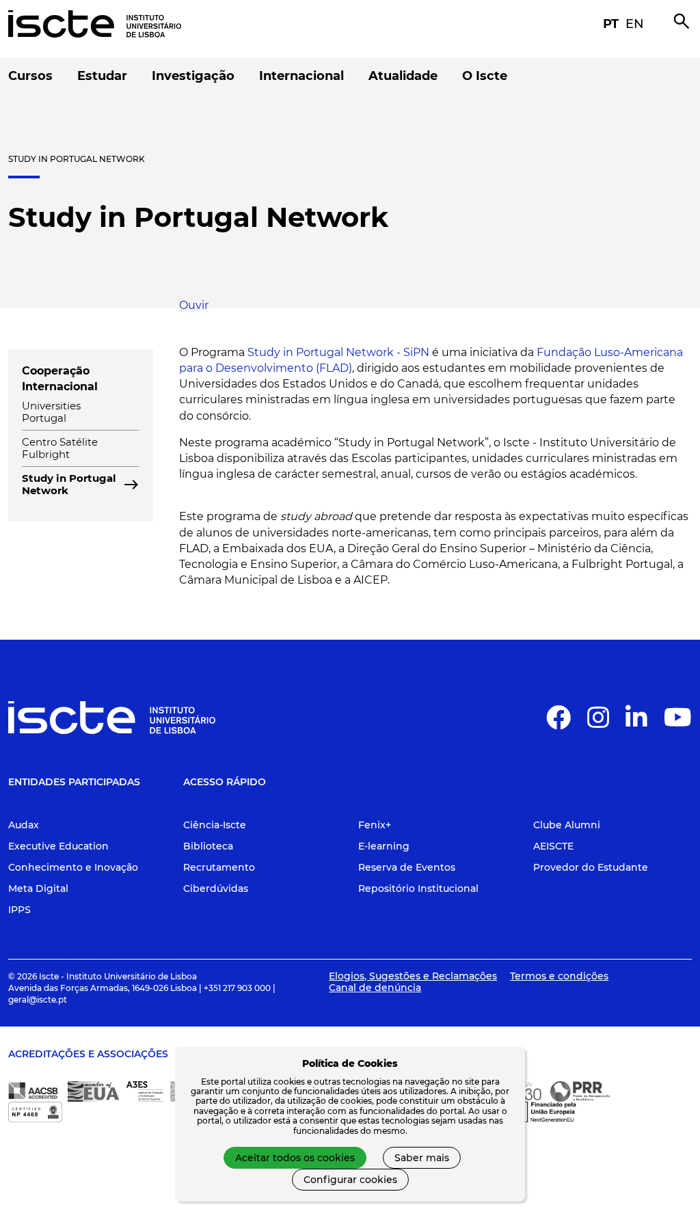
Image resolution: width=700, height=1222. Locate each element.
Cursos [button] (30, 76)
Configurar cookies (350, 1179)
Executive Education (58, 846)
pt (611, 23)
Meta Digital (38, 888)
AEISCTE (553, 846)
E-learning (383, 846)
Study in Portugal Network (76, 159)
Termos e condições (559, 976)
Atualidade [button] (403, 76)
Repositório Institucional (418, 888)
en (634, 23)
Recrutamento (219, 867)
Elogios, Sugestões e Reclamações (413, 976)
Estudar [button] (102, 76)
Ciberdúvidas (215, 888)
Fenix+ (374, 825)
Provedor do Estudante (590, 867)
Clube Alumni (566, 825)
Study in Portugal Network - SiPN (338, 352)
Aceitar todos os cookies (295, 1158)
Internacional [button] (301, 76)
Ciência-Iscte (214, 825)
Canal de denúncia (375, 987)
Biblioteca (208, 846)
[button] (193, 305)
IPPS (19, 910)
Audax (23, 825)
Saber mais (421, 1158)
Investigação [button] (193, 76)
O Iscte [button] (484, 76)
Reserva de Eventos (406, 867)
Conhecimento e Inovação (73, 867)
